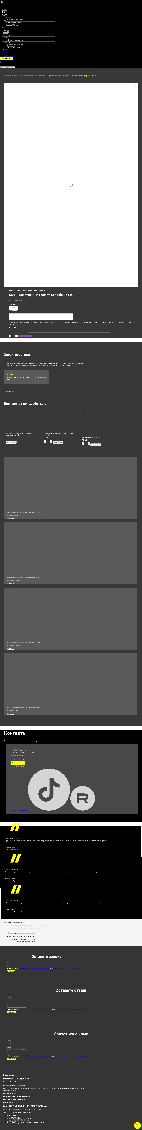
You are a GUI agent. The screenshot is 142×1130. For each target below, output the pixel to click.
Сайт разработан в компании (13, 922)
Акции (3, 13)
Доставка (4, 14)
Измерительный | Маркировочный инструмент (54, 76)
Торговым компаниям (12, 25)
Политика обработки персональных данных (21, 933)
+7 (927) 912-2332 (9, 56)
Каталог (4, 11)
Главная (4, 10)
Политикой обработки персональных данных (34, 968)
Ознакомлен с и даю (47, 968)
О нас (3, 15)
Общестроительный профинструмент (24, 76)
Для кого (4, 20)
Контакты (5, 27)
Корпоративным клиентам (14, 22)
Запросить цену (26, 336)
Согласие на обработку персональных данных (20, 936)
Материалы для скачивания (14, 19)
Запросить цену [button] (58, 442)
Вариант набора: (14, 331)
